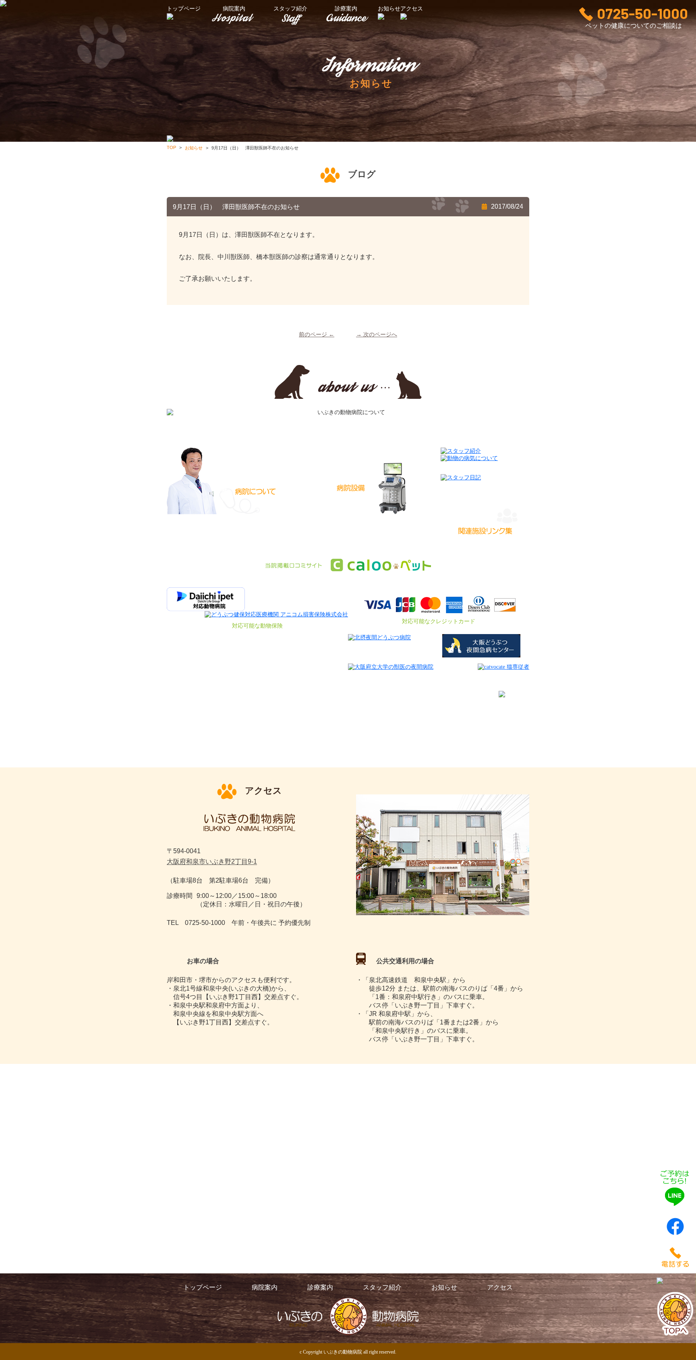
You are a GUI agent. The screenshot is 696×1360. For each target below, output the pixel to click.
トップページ (202, 1287)
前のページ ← (316, 335)
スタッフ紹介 (290, 9)
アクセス (500, 1287)
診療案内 (346, 9)
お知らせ (444, 1287)
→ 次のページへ (376, 335)
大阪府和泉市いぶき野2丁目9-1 (212, 861)
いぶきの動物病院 (342, 1352)
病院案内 (234, 9)
